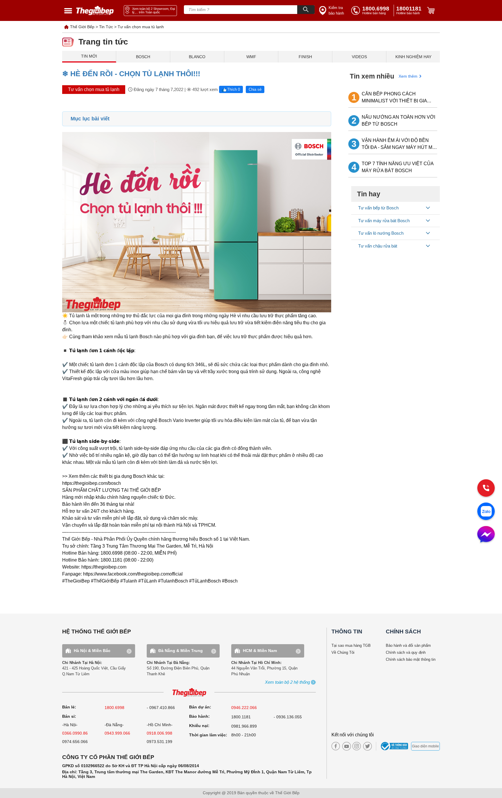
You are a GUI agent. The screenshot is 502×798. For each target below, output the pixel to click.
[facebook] (335, 746)
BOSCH (143, 56)
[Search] (306, 9)
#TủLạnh (147, 580)
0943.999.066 (117, 733)
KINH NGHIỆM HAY (413, 56)
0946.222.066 (244, 707)
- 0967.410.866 (161, 707)
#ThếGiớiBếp (105, 580)
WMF (251, 56)
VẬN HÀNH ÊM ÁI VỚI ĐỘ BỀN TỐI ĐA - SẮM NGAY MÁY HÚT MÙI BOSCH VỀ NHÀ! (399, 144)
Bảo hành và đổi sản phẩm (408, 645)
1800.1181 (241, 717)
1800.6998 (114, 707)
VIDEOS (359, 56)
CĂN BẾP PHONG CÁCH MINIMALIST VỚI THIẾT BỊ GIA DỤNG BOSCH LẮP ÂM (394, 97)
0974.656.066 (75, 741)
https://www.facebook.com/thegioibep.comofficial (133, 573)
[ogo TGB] (189, 692)
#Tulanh (128, 580)
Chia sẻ (255, 89)
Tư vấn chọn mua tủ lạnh (141, 26)
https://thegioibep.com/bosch (91, 483)
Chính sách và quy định (406, 652)
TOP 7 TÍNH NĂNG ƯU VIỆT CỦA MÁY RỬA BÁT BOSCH (397, 167)
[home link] (95, 10)
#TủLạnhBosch (205, 580)
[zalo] (486, 512)
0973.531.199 (159, 741)
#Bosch (230, 580)
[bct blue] (395, 746)
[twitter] (366, 746)
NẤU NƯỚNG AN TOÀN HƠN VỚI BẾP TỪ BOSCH (398, 121)
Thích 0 (233, 89)
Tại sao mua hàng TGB (351, 645)
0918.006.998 (159, 733)
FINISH (305, 56)
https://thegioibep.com (103, 566)
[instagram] (356, 746)
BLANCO (197, 56)
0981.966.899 (244, 726)
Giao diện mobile (425, 746)
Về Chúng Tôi (342, 652)
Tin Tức (106, 26)
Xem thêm (408, 76)
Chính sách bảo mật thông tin (410, 659)
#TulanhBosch (173, 580)
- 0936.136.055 (288, 717)
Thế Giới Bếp (82, 26)
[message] (486, 534)
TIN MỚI (89, 56)
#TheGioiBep (76, 580)
